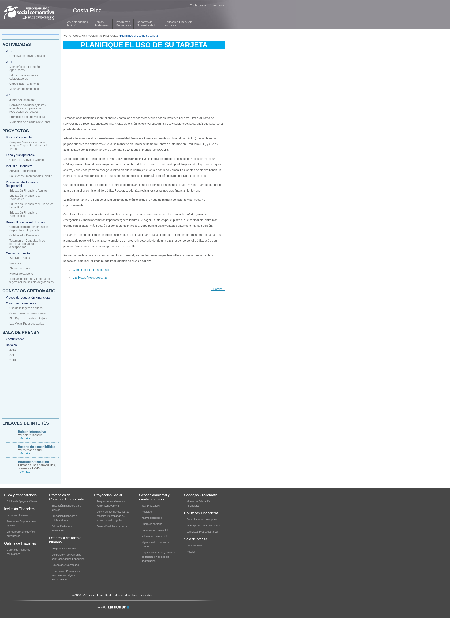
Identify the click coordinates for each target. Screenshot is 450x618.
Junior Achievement (21, 100)
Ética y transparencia (20, 155)
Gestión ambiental (18, 253)
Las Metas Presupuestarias (26, 323)
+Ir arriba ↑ (218, 289)
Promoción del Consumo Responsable (22, 184)
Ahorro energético (20, 268)
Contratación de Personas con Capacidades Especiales (28, 228)
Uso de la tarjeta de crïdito (26, 308)
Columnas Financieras (21, 303)
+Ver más (24, 438)
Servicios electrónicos (23, 171)
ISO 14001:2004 (19, 258)
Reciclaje (15, 263)
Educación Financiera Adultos (28, 190)
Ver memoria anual (36, 448)
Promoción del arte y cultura (27, 117)
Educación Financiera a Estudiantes (24, 197)
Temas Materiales (102, 23)
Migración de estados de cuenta (29, 122)
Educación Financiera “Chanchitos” (23, 214)
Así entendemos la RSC (77, 23)
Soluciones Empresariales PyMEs (30, 176)
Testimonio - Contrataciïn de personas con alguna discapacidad (27, 244)
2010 (9, 95)
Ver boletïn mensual (32, 433)
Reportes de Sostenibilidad (146, 23)
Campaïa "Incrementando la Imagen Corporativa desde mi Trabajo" (28, 145)
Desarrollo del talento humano (26, 222)
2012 (9, 51)
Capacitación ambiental (24, 83)
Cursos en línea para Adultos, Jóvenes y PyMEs (37, 465)
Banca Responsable (19, 137)
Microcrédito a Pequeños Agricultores (25, 68)
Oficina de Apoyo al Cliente (26, 159)
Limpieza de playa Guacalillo (27, 56)
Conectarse (217, 5)
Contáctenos (198, 5)
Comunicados (15, 339)
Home (67, 35)
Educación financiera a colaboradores (24, 77)
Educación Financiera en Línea (179, 23)
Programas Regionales (123, 23)
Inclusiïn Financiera (19, 166)
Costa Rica (80, 35)
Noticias (11, 345)
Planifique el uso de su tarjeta (28, 318)
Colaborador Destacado (24, 235)
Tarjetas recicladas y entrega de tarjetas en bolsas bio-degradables (31, 280)
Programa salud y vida (64, 548)
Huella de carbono (21, 273)
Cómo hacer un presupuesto (27, 313)
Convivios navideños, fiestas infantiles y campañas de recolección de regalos (27, 108)
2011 (9, 62)
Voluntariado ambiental (24, 89)
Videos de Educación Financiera (28, 297)
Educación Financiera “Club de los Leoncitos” (31, 206)
